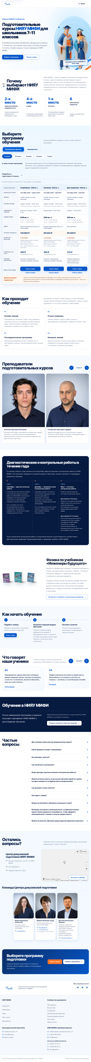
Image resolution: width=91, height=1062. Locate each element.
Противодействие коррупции (56, 1013)
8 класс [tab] (39, 156)
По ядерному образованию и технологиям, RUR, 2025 (34, 114)
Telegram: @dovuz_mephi (17, 870)
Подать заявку (32, 57)
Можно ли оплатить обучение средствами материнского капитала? (57, 821)
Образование (6, 1009)
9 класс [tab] (29, 156)
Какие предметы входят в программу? (46, 750)
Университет (6, 1006)
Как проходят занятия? (41, 757)
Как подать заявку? (39, 795)
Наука (4, 1013)
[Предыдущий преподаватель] (71, 368)
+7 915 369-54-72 (43, 929)
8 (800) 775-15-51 (55, 1044)
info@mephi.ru (54, 1037)
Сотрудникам (51, 1010)
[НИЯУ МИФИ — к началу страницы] (7, 3)
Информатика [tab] (32, 149)
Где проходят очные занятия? (43, 788)
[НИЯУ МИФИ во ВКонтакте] (87, 987)
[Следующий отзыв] (86, 661)
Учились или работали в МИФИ (77, 114)
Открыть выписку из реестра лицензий (63, 723)
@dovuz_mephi (8, 1037)
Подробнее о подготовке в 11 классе (10, 175)
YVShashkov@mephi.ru (66, 938)
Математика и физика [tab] (13, 149)
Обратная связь (52, 1022)
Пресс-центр (6, 1017)
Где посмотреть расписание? (43, 765)
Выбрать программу (11, 57)
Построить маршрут (78, 877)
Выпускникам (51, 1008)
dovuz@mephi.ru (14, 867)
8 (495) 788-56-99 (55, 1034)
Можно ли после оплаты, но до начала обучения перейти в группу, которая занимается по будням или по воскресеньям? (57, 780)
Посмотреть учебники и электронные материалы (65, 597)
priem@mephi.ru (54, 1049)
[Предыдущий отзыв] (71, 661)
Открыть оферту (30, 272)
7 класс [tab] (49, 156)
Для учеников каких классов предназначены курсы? (52, 742)
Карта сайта (50, 1019)
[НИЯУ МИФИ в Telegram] (82, 987)
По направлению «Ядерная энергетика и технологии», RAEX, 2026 (56, 113)
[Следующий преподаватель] (87, 368)
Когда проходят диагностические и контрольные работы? (54, 772)
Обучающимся (51, 1005)
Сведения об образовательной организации (77, 1058)
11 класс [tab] (7, 156)
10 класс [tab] (18, 156)
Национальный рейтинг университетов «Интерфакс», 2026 (12, 113)
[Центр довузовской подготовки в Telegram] (77, 987)
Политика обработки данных (55, 1016)
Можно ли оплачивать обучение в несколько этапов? (52, 803)
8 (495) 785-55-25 (55, 1046)
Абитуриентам (6, 1021)
